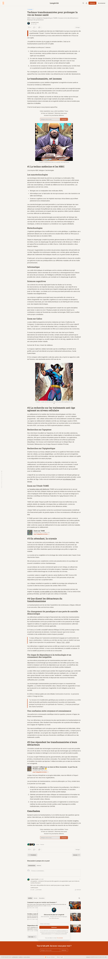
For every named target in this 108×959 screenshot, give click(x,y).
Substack (88, 957)
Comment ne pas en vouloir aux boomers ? (42, 902)
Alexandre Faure (35, 22)
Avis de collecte (26, 957)
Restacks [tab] (39, 865)
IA (42, 41)
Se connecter (101, 3)
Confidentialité (15, 957)
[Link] (25, 79)
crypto (47, 41)
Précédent (33, 855)
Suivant (75, 855)
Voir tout (30, 936)
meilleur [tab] (30, 898)
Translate (30, 9)
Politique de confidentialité (61, 933)
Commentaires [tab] (31, 865)
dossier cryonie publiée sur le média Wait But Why (50, 591)
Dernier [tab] (35, 898)
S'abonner (92, 3)
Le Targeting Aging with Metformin (38, 489)
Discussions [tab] (41, 898)
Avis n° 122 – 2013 (63, 642)
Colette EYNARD (34, 879)
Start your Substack (50, 957)
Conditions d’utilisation (61, 930)
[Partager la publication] (86, 3)
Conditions (20, 957)
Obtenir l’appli (60, 957)
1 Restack (42, 844)
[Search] (83, 3)
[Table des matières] (2, 479)
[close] (68, 908)
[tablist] (34, 865)
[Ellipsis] (80, 879)
